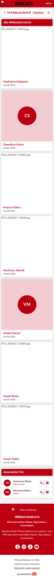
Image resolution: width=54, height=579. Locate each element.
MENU (48, 3)
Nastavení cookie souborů (27, 568)
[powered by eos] (27, 574)
